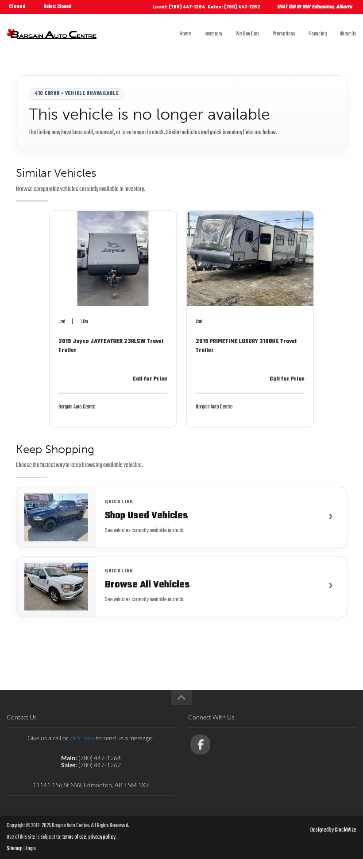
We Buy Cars (247, 34)
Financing (318, 34)
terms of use (74, 837)
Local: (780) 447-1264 (179, 7)
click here (82, 738)
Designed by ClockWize (333, 830)
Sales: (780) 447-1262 (234, 7)
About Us (348, 34)
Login (31, 848)
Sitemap (15, 848)
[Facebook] (200, 744)
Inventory (213, 34)
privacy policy (102, 837)
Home (185, 34)
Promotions (284, 34)
